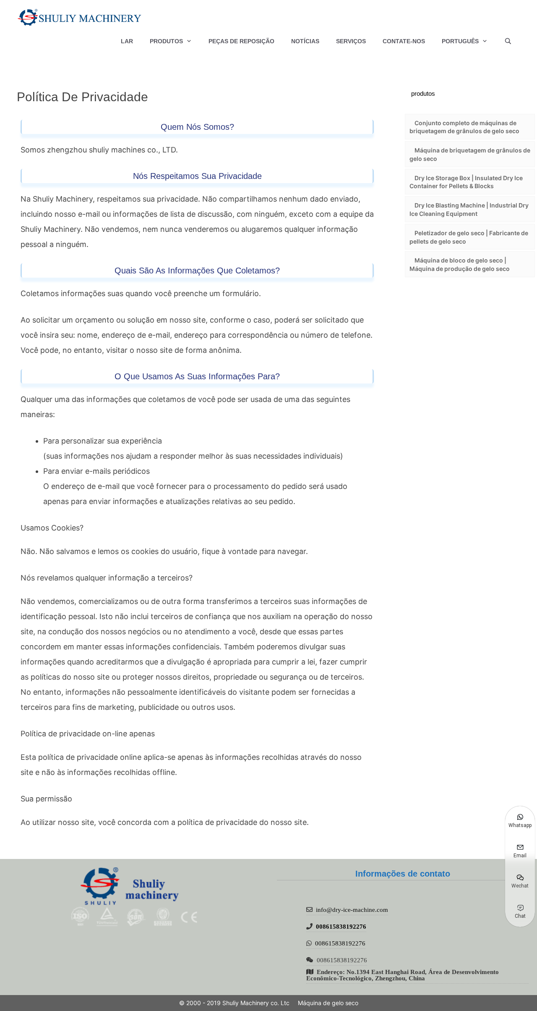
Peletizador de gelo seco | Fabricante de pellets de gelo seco (468, 237)
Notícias (305, 41)
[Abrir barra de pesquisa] (508, 41)
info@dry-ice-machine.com (352, 909)
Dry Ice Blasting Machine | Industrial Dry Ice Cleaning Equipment (469, 209)
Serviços (351, 41)
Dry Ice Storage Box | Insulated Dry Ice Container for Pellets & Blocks (466, 182)
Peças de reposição (241, 41)
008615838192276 (341, 926)
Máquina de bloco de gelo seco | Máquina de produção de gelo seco (459, 264)
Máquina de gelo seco (328, 1002)
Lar (127, 41)
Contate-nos (404, 41)
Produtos (166, 41)
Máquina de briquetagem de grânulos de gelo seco (469, 154)
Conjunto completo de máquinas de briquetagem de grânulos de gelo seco (464, 127)
